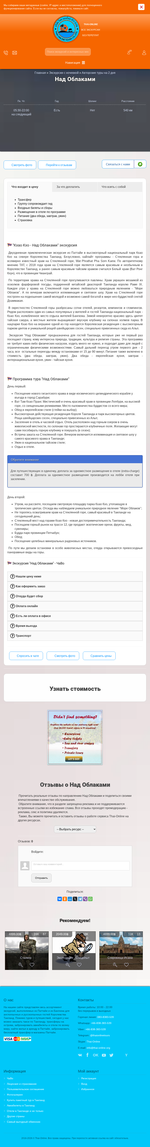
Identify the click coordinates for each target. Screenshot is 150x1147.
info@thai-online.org (98, 1047)
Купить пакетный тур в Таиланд (26, 1100)
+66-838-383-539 (101, 1023)
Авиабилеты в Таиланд (21, 1105)
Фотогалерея (15, 1094)
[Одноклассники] (65, 899)
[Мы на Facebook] (87, 1055)
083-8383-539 (105, 1017)
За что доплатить (68, 186)
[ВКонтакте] (59, 899)
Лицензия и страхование (22, 1083)
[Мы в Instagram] (119, 1055)
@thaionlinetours (100, 1035)
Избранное (87, 1089)
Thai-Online (93, 1041)
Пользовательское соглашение (25, 1089)
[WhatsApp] (90, 899)
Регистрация (88, 1078)
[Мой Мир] (70, 899)
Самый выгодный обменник (23, 1121)
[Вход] (34, 856)
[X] (75, 899)
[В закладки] (32, 965)
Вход (84, 1083)
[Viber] (85, 899)
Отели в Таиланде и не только (25, 1110)
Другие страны (16, 1116)
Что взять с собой (114, 186)
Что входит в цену (25, 186)
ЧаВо (10, 1078)
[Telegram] (80, 899)
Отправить (41, 877)
